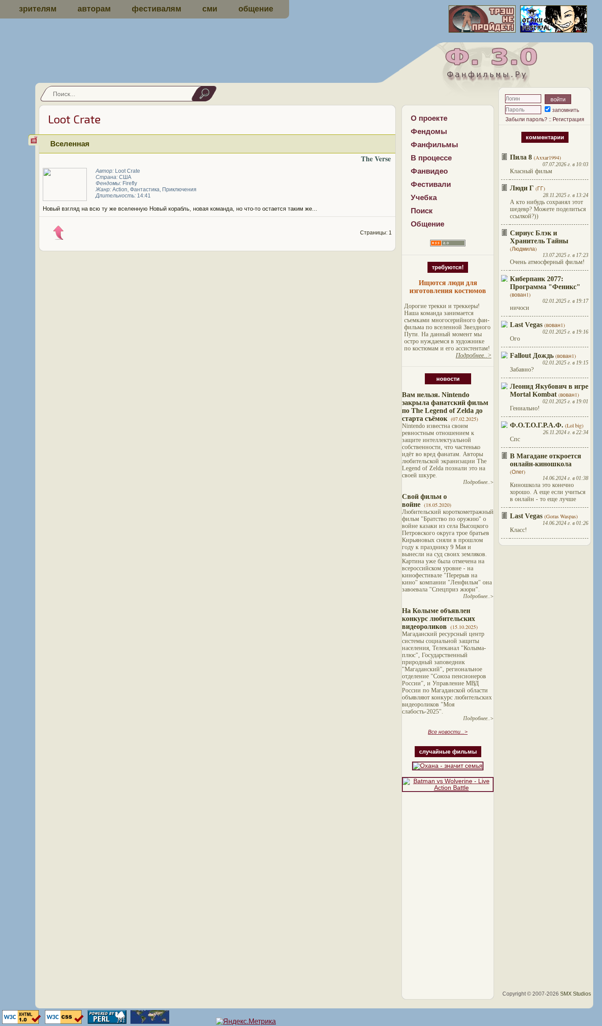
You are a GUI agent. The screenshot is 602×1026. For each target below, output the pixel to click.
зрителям (37, 8)
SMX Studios (575, 994)
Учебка (424, 197)
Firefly (130, 183)
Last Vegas (526, 324)
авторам (94, 8)
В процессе (431, 158)
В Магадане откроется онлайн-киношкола (545, 460)
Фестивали (431, 184)
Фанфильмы (434, 145)
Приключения (179, 189)
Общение (427, 224)
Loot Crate (127, 171)
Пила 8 (521, 157)
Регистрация (568, 119)
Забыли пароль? (526, 119)
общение (255, 8)
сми (209, 8)
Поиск (422, 211)
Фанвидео (429, 171)
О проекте (429, 118)
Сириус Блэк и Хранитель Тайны (539, 237)
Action (119, 189)
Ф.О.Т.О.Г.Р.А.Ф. (536, 425)
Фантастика (145, 189)
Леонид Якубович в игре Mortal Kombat (549, 390)
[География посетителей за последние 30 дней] (148, 1021)
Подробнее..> (478, 482)
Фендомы (429, 131)
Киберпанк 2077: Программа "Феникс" (545, 282)
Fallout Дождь (532, 355)
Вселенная (69, 143)
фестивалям (156, 8)
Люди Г (522, 188)
